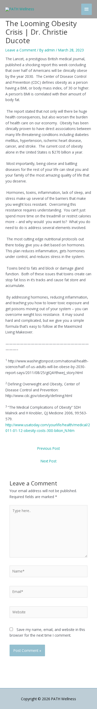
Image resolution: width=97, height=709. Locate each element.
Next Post (48, 461)
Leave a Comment (20, 50)
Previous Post (48, 448)
